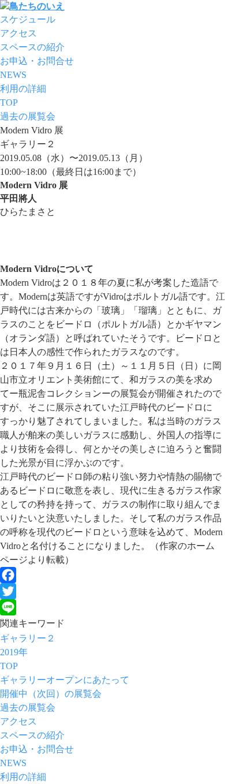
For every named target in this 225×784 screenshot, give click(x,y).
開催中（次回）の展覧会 (51, 694)
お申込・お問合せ (37, 61)
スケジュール (27, 19)
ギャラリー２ (27, 638)
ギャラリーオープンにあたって (64, 680)
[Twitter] (112, 591)
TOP (9, 102)
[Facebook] (112, 575)
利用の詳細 (23, 89)
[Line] (112, 607)
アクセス (18, 33)
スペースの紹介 (32, 47)
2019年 (14, 652)
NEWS (13, 75)
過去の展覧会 (27, 116)
